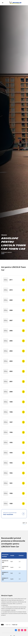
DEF (24, 523)
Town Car (8, 624)
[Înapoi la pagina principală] (15, 2)
